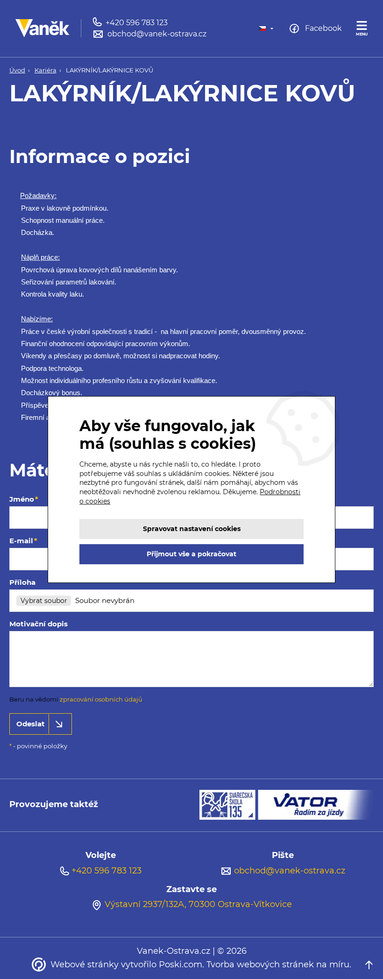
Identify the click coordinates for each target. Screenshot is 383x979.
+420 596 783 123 (106, 870)
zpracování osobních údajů (101, 699)
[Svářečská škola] (228, 804)
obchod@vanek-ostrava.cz (289, 870)
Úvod (17, 70)
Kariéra (46, 70)
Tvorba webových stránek (260, 964)
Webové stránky (84, 964)
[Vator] (316, 804)
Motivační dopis (38, 623)
